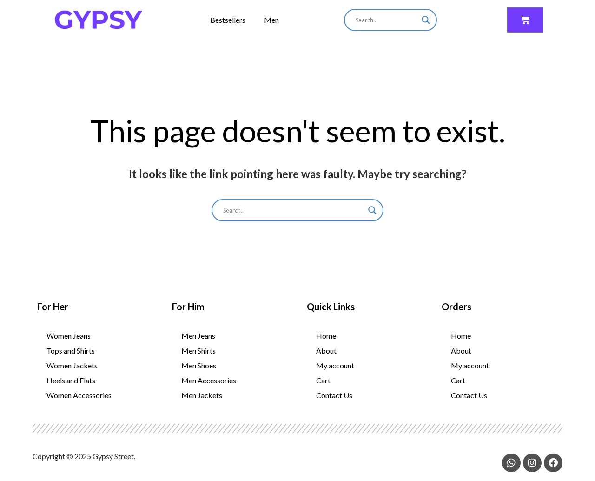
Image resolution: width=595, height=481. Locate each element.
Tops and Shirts (70, 350)
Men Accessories (208, 380)
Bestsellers (227, 19)
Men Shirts (198, 350)
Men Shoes (198, 365)
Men (271, 19)
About (326, 350)
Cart (323, 380)
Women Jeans (68, 335)
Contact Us (334, 395)
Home (326, 335)
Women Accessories (79, 395)
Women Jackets (72, 365)
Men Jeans (198, 335)
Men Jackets (201, 395)
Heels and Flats (70, 380)
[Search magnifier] (425, 20)
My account (335, 365)
